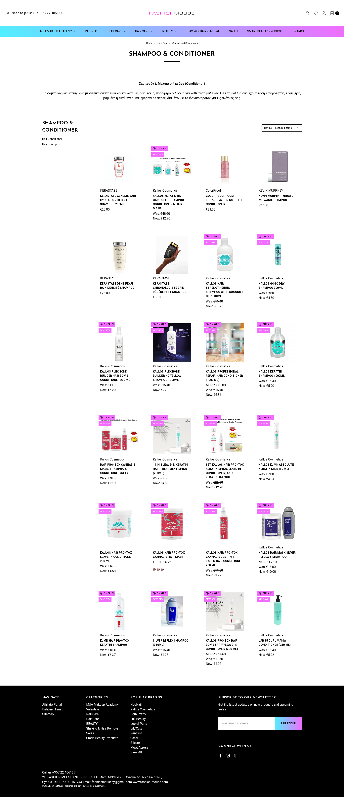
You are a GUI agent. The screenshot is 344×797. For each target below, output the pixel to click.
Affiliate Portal (52, 704)
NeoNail (136, 704)
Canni (134, 738)
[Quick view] (136, 150)
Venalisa (136, 733)
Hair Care (142, 31)
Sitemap (48, 714)
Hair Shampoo (51, 144)
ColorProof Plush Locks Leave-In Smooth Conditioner (224, 200)
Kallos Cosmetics (142, 709)
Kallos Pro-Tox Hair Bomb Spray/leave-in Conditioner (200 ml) (222, 645)
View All (136, 752)
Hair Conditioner (52, 138)
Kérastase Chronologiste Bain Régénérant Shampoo (170, 288)
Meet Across (139, 747)
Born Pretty (138, 714)
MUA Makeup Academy (56, 31)
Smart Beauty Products (265, 31)
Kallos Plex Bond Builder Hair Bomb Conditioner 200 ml (115, 375)
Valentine (92, 31)
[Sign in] (323, 13)
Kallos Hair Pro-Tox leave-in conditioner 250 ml (116, 557)
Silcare (135, 743)
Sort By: (268, 128)
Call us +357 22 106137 (58, 772)
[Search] (307, 13)
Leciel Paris (138, 724)
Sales (233, 31)
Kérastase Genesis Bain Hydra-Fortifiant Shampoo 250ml (118, 200)
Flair (78, 786)
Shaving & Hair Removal (203, 31)
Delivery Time (52, 709)
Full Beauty (138, 719)
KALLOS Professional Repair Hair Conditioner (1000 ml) (224, 375)
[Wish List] (315, 13)
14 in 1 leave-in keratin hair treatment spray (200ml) (170, 469)
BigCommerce (99, 786)
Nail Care (116, 31)
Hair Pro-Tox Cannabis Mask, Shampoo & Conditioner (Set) (117, 469)
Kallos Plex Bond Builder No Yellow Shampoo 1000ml (167, 375)
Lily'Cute (136, 728)
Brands (298, 31)
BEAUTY (167, 31)
